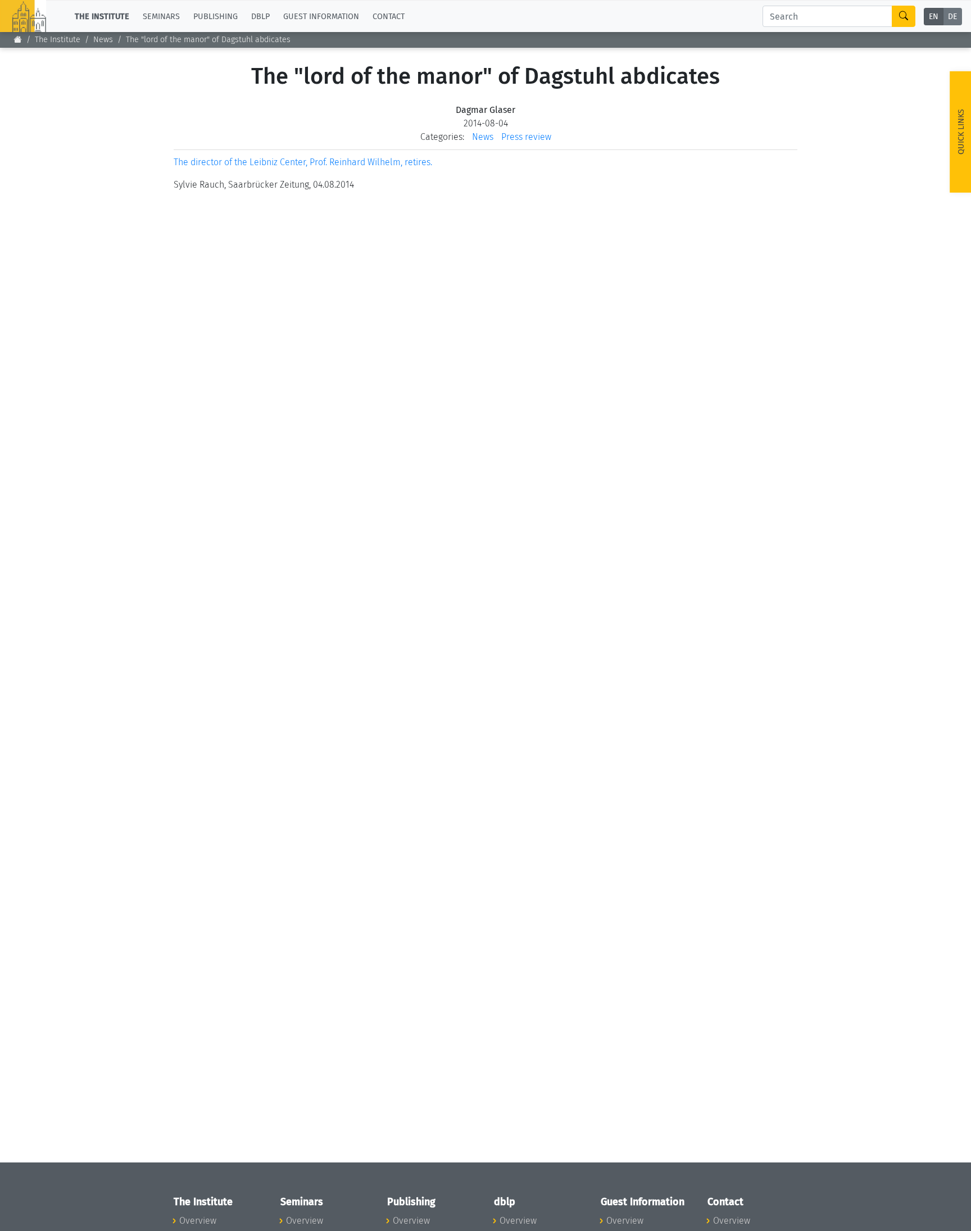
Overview (197, 1220)
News (103, 39)
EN (933, 16)
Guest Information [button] (321, 16)
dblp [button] (260, 16)
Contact (389, 16)
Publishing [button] (215, 16)
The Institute (57, 39)
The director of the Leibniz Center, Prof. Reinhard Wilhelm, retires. (303, 162)
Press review (526, 136)
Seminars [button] (161, 16)
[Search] (903, 16)
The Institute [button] (102, 16)
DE (952, 16)
